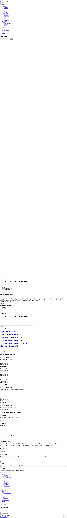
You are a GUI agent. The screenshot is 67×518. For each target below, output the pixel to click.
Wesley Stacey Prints (7, 26)
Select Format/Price (5, 287)
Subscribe (21, 465)
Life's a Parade (6, 16)
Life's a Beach (6, 15)
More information (3, 292)
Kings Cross (6, 13)
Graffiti (5, 12)
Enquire (2, 326)
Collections (2, 1)
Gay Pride (5, 11)
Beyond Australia (7, 18)
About (5, 27)
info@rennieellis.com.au (5, 438)
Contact (3, 31)
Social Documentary (7, 477)
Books (5, 25)
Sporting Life (6, 19)
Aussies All (6, 7)
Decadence (6, 9)
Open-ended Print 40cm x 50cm (7, 289)
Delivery (5, 504)
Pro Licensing (4, 21)
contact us (17, 448)
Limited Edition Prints (7, 23)
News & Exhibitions (5, 30)
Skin (5, 485)
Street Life (6, 8)
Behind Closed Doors (7, 20)
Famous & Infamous (7, 10)
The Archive (6, 29)
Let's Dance (6, 14)
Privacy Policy (6, 502)
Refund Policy (6, 503)
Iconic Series (6, 24)
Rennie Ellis (6, 28)
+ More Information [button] (7, 349)
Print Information (5, 491)
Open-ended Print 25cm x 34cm (7, 288)
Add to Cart (2, 303)
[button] (33, 159)
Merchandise (6, 495)
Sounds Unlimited (7, 17)
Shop (4, 22)
